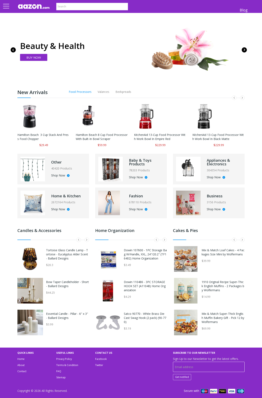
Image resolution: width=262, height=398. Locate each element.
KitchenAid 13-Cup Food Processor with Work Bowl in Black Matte (218, 137)
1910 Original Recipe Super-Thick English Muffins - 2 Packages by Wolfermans (223, 286)
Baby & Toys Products (140, 162)
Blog (244, 10)
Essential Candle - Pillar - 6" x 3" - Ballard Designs (67, 316)
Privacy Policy (64, 359)
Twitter (99, 365)
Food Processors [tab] (80, 92)
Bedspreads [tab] (123, 92)
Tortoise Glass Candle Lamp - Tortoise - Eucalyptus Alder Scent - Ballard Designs (67, 254)
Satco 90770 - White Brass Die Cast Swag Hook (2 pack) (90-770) (145, 318)
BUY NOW (33, 57)
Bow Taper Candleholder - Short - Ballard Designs (67, 284)
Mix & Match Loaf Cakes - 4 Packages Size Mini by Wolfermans (223, 252)
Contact (21, 371)
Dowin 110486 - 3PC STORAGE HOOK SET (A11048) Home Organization (145, 286)
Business (214, 195)
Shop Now (58, 175)
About (21, 365)
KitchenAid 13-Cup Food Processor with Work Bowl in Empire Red (159, 137)
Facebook (101, 359)
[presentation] (13, 49)
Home (21, 359)
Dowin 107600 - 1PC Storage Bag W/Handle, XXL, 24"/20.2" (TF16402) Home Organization (145, 254)
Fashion (136, 195)
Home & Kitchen (66, 195)
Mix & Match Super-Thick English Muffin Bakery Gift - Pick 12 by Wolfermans (223, 318)
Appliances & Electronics (218, 162)
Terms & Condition (67, 365)
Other (56, 162)
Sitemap (61, 377)
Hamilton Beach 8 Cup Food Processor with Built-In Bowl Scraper (102, 137)
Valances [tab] (103, 92)
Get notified (182, 377)
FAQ (58, 371)
